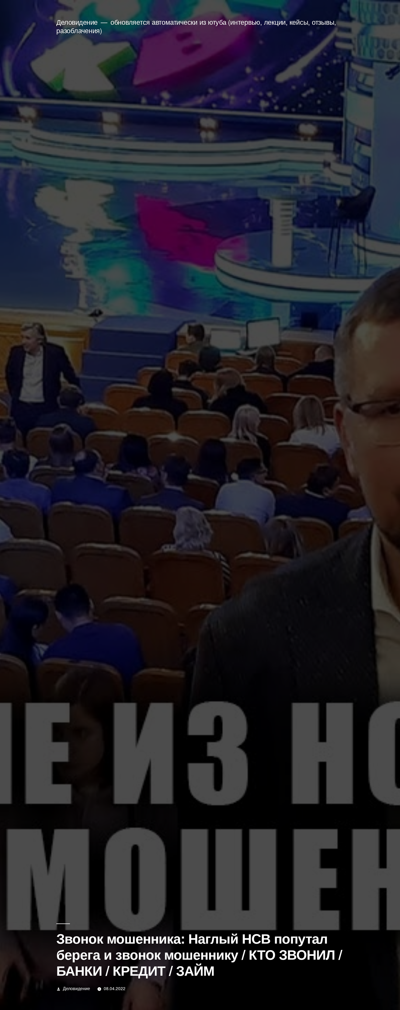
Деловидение (77, 22)
